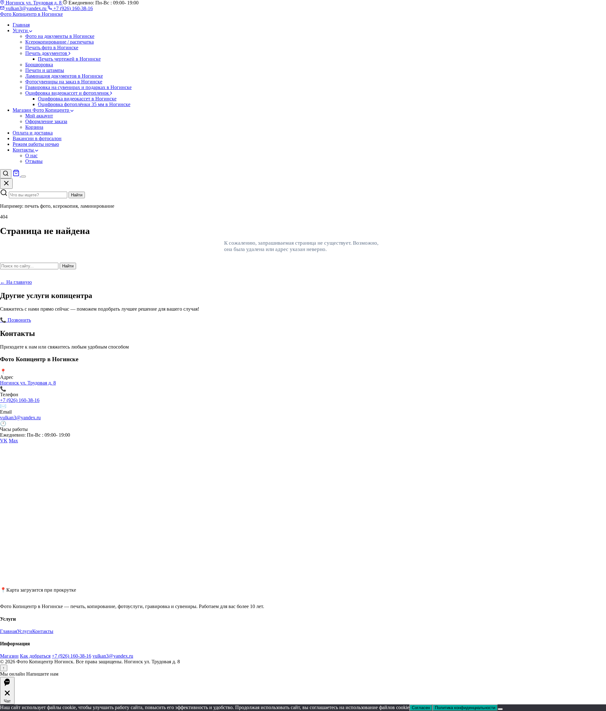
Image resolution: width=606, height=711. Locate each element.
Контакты (24, 149)
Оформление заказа (46, 121)
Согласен (421, 707)
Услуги (21, 30)
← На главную (16, 282)
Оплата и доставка (33, 132)
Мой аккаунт (39, 115)
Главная (21, 24)
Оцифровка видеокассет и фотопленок (67, 93)
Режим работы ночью (36, 144)
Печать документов (46, 53)
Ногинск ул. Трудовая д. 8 (33, 2)
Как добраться (35, 656)
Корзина (34, 127)
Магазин (9, 656)
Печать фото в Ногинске (51, 47)
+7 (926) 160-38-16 (72, 8)
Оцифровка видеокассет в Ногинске (77, 98)
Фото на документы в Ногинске (59, 36)
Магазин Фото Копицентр (41, 110)
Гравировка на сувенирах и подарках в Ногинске (78, 87)
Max (13, 440)
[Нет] (500, 709)
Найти (76, 195)
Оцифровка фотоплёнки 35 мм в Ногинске (84, 104)
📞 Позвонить (15, 320)
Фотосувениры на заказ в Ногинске (63, 81)
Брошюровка (39, 64)
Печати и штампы (44, 70)
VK (4, 440)
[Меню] (23, 176)
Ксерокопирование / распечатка (59, 42)
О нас (31, 155)
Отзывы (34, 161)
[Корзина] (17, 174)
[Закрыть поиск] (6, 183)
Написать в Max (94, 320)
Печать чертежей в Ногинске (69, 59)
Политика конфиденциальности (465, 707)
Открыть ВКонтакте (54, 320)
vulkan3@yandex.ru (26, 8)
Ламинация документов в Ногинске (64, 76)
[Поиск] (5, 173)
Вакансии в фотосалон (37, 138)
